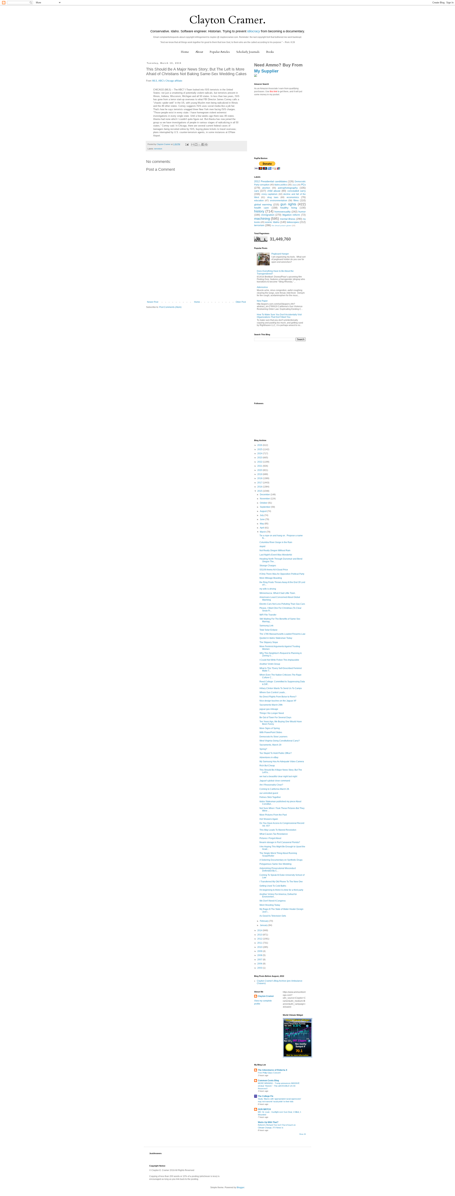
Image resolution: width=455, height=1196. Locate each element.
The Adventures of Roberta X (272, 1070)
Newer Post (152, 302)
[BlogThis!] (196, 144)
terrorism (158, 149)
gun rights (288, 204)
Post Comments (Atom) (170, 307)
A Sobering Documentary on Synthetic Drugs (281, 860)
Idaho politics (280, 184)
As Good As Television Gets (272, 916)
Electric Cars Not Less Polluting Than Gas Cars (282, 604)
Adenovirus (262, 287)
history (259, 211)
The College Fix (265, 1096)
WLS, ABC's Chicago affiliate (167, 80)
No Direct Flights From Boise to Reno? (277, 696)
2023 (260, 457)
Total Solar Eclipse (268, 630)
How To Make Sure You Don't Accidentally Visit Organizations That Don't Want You (279, 315)
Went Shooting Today (269, 905)
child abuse (273, 190)
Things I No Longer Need (271, 713)
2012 (260, 939)
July (262, 515)
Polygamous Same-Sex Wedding (275, 864)
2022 (260, 462)
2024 (260, 453)
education (259, 200)
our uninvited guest (268, 793)
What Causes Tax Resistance (273, 834)
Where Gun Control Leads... (272, 692)
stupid (262, 546)
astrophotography (288, 187)
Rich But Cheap (267, 765)
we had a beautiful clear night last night (278, 776)
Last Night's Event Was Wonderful (275, 555)
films (296, 200)
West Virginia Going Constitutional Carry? (279, 740)
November (265, 498)
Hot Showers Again (268, 819)
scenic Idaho (272, 222)
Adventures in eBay (268, 757)
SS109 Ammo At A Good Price (273, 569)
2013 (260, 934)
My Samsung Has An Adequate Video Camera (281, 761)
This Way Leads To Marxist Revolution (277, 830)
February (264, 921)
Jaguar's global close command (274, 780)
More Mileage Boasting (270, 578)
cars (256, 190)
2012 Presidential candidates (270, 181)
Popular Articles (220, 52)
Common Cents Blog (268, 1080)
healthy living (288, 207)
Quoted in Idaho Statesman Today (275, 638)
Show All (302, 1134)
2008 (260, 955)
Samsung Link (266, 625)
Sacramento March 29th (271, 705)
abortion (266, 188)
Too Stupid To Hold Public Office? (275, 753)
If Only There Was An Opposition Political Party (281, 574)
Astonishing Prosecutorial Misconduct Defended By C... (277, 869)
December (265, 494)
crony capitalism (269, 194)
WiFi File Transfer (267, 615)
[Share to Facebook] (203, 144)
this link (273, 91)
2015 (260, 491)
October (264, 503)
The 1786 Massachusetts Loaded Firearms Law (282, 634)
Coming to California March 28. (274, 789)
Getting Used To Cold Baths (272, 886)
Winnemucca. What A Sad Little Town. (277, 593)
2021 (260, 466)
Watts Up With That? (268, 1122)
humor (302, 211)
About (199, 52)
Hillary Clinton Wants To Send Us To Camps (280, 688)
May (262, 523)
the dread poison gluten (281, 225)
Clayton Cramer (266, 996)
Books (270, 52)
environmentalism (278, 200)
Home (185, 52)
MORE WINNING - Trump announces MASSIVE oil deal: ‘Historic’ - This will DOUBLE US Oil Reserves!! (278, 1086)
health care (261, 207)
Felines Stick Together (270, 797)
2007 (260, 959)
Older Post (241, 302)
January (264, 925)
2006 (260, 963)
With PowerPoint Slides (270, 732)
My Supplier (266, 71)
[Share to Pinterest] (206, 144)
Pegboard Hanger (280, 254)
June (262, 519)
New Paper (262, 301)
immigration (267, 214)
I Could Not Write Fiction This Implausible (279, 660)
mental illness (287, 218)
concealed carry (296, 190)
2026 (260, 445)
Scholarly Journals (247, 52)
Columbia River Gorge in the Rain (275, 542)
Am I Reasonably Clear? (271, 785)
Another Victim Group (269, 664)
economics (293, 197)
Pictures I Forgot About (270, 838)
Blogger (240, 1187)
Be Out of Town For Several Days (275, 717)
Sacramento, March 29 (270, 745)
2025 (260, 449)
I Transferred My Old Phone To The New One (281, 881)
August (263, 511)
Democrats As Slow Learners (273, 736)
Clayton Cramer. (227, 20)
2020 (260, 470)
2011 (260, 943)
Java (294, 185)
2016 (260, 486)
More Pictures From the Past (273, 815)
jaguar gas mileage (268, 709)
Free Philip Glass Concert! (269, 1073)
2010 (260, 947)
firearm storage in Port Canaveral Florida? (279, 842)
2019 (260, 474)
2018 (260, 478)
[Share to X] (199, 144)
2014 (260, 930)
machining (262, 218)
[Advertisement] (196, 274)
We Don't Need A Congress (272, 901)
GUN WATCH (264, 1109)
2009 (260, 951)
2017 (260, 482)
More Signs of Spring (269, 728)
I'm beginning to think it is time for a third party (281, 890)
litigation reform (291, 214)
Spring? (263, 749)
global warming (263, 204)
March (263, 532)
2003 (260, 968)
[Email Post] (186, 144)
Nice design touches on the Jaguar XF (277, 701)
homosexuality (282, 211)
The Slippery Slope (268, 642)
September (265, 507)
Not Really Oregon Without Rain (274, 550)
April (262, 528)
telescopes (293, 222)
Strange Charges (267, 565)
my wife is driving (267, 589)
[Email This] (192, 144)
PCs (303, 184)
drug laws (272, 197)
